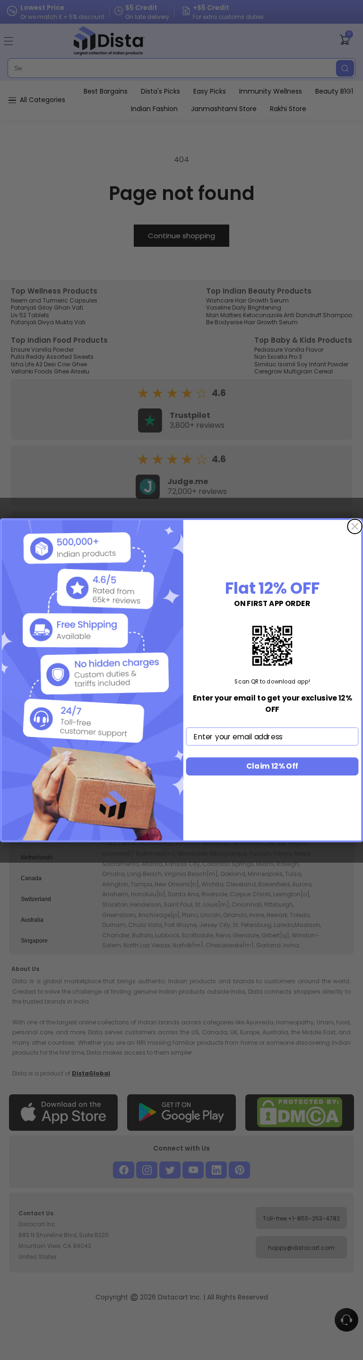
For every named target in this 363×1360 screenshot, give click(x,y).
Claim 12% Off (272, 766)
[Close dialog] (354, 526)
